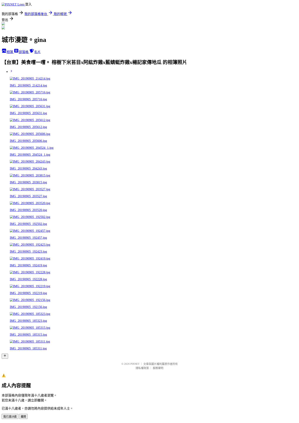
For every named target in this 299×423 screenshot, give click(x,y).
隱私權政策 (142, 367)
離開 (23, 416)
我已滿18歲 (10, 416)
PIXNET (135, 363)
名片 (37, 52)
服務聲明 (158, 367)
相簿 (10, 52)
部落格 (24, 52)
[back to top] (5, 356)
